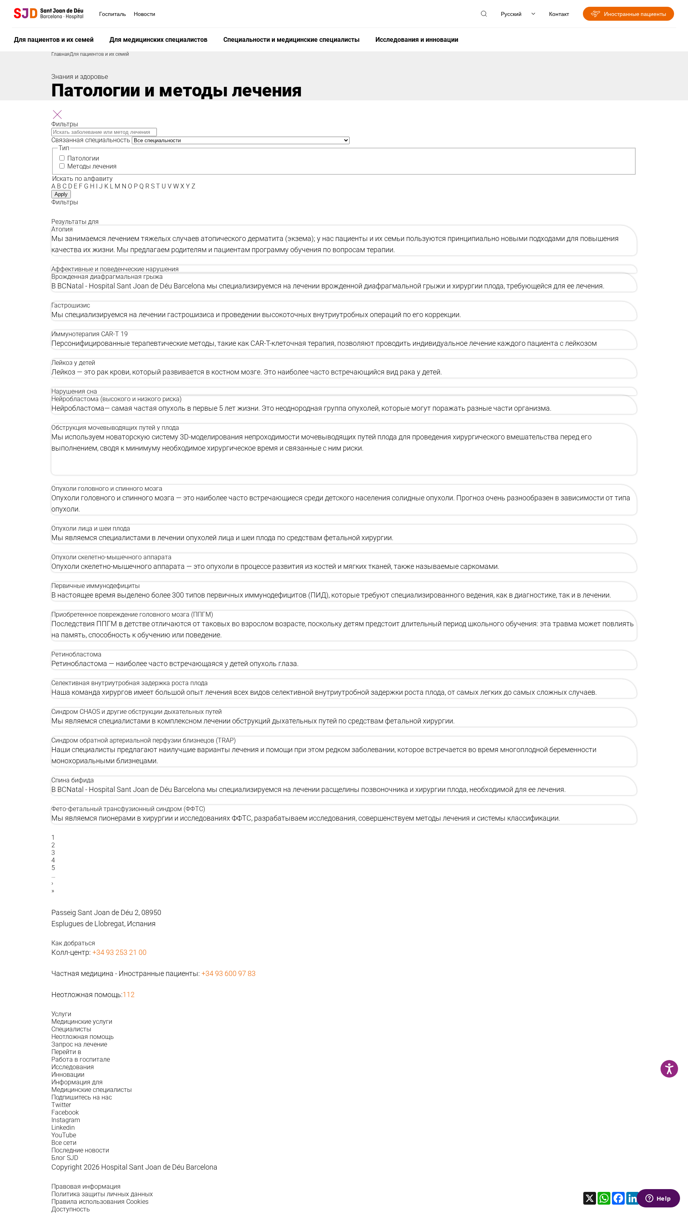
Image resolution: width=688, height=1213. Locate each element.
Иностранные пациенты (635, 14)
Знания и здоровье (79, 76)
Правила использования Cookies (100, 1201)
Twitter (61, 1105)
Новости (144, 14)
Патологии (83, 158)
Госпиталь (112, 14)
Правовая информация (86, 1186)
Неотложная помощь (82, 1037)
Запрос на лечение (79, 1044)
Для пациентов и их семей (54, 39)
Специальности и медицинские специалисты (291, 39)
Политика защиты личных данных (102, 1194)
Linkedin (63, 1127)
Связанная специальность (90, 140)
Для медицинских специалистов (158, 39)
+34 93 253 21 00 (119, 952)
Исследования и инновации (416, 39)
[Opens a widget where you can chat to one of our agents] (658, 1199)
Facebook (65, 1112)
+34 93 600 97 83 (228, 973)
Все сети (63, 1142)
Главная (60, 54)
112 (129, 994)
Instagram (65, 1120)
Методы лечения (92, 166)
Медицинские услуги (81, 1021)
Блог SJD (64, 1158)
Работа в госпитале (80, 1059)
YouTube (63, 1135)
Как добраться (73, 943)
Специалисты (71, 1029)
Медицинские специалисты (91, 1089)
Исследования (72, 1067)
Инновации (67, 1074)
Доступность (70, 1209)
